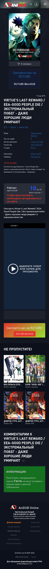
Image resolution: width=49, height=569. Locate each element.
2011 (5, 127)
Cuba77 (38, 154)
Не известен (35, 157)
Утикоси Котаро (37, 142)
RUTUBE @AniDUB (24, 83)
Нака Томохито (37, 145)
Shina (33, 154)
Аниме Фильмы (14, 539)
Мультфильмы (35, 531)
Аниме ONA (23, 127)
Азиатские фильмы (13, 543)
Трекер (33, 557)
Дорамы (14, 535)
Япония (13, 127)
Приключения (36, 133)
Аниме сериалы (14, 527)
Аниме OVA (35, 522)
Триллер (34, 136)
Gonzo (33, 148)
